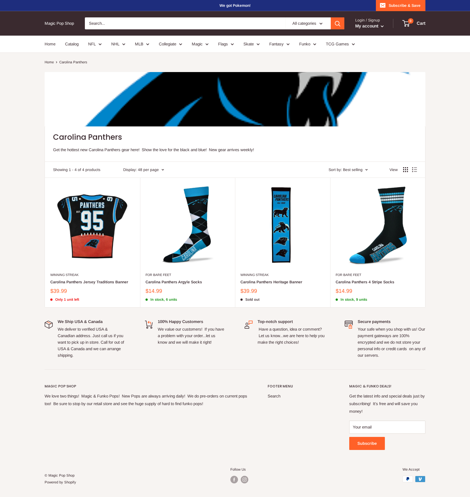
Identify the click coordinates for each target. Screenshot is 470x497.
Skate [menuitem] (248, 44)
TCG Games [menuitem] (337, 44)
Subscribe (367, 443)
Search (274, 396)
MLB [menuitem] (139, 44)
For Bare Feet (158, 275)
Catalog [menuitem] (72, 44)
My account (367, 26)
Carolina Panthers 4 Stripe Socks (365, 282)
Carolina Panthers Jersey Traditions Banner (89, 282)
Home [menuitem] (50, 44)
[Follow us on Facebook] (234, 479)
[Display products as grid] (405, 169)
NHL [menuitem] (115, 44)
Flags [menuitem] (223, 44)
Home (49, 62)
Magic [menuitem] (197, 44)
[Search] (337, 23)
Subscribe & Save (404, 5)
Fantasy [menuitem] (276, 44)
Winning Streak (64, 275)
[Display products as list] (414, 169)
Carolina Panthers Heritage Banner (271, 282)
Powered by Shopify (60, 482)
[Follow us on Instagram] (244, 479)
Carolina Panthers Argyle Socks (174, 282)
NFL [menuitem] (92, 44)
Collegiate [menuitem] (167, 44)
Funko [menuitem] (304, 44)
